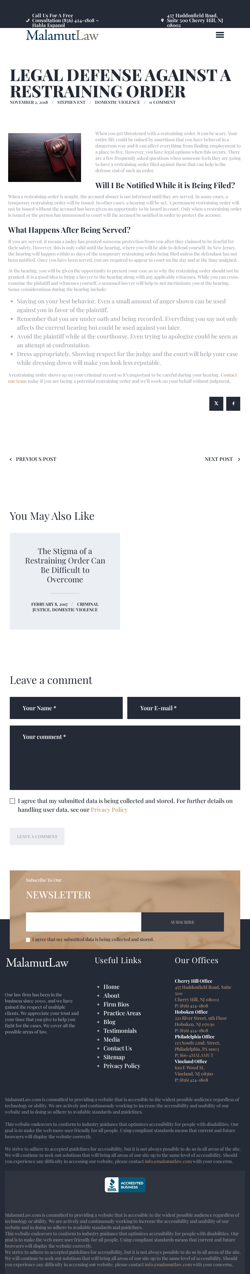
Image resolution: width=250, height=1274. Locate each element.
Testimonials (120, 1030)
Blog (110, 1022)
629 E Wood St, (190, 1067)
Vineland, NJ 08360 (194, 1074)
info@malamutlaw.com (168, 1161)
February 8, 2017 (49, 604)
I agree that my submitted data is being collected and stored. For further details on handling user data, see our (125, 805)
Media (112, 1039)
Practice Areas (122, 1013)
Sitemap (114, 1057)
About (111, 995)
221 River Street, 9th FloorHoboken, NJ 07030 (201, 1021)
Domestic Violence (117, 102)
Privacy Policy (109, 809)
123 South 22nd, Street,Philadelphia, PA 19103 (197, 1046)
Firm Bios (116, 1004)
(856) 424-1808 (194, 1006)
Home (111, 986)
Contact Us (118, 1048)
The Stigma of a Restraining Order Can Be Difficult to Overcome (65, 565)
